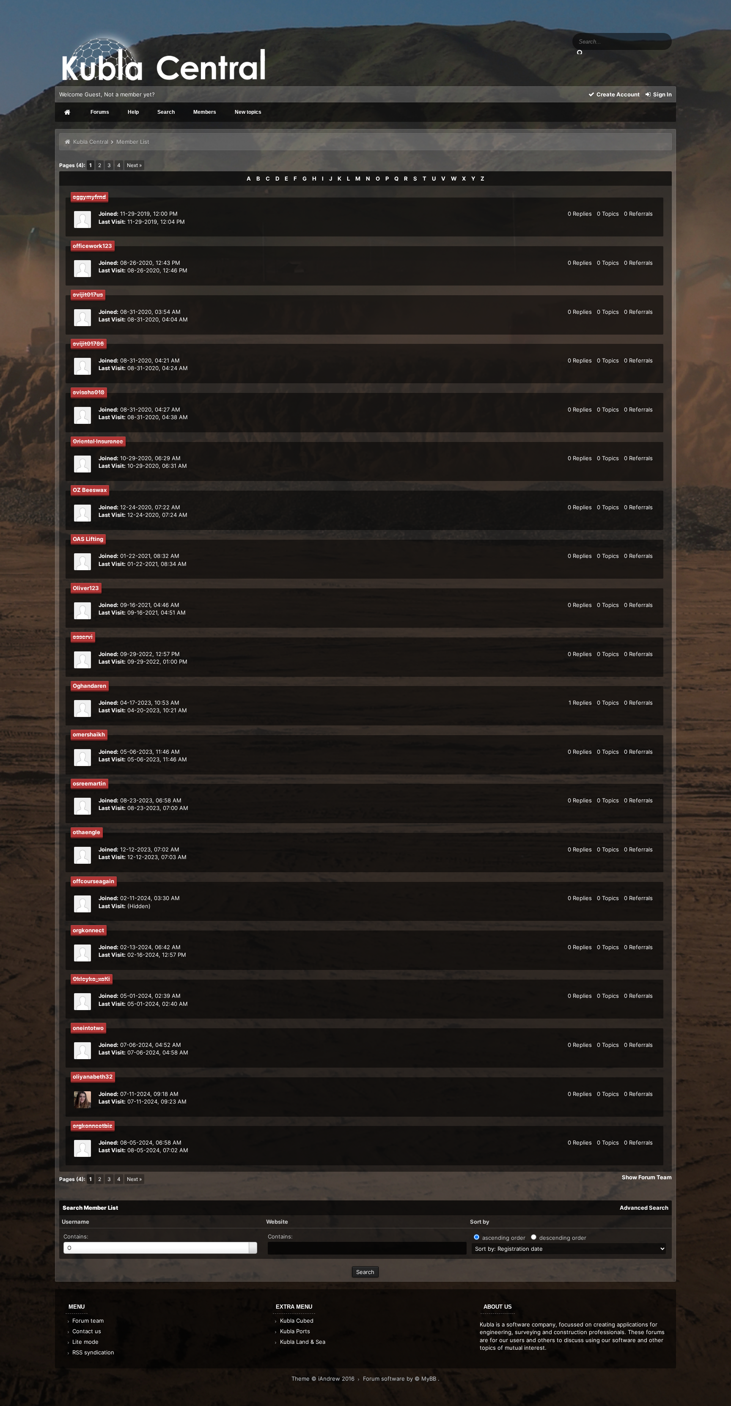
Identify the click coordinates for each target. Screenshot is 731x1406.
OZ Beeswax (90, 489)
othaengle (86, 832)
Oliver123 (86, 588)
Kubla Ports (294, 1331)
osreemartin (89, 783)
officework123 (92, 245)
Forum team (87, 1320)
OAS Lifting (88, 538)
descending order (562, 1237)
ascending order (503, 1237)
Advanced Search (644, 1207)
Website (277, 1221)
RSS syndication (92, 1352)
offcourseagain (93, 881)
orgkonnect (88, 930)
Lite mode (85, 1341)
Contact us (86, 1331)
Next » (134, 165)
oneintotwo (88, 1027)
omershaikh (89, 734)
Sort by (479, 1221)
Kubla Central (90, 141)
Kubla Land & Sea (301, 1341)
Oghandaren (89, 685)
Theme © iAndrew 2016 (323, 1378)
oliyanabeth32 (93, 1076)
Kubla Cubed (295, 1320)
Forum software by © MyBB (400, 1378)
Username (75, 1221)
